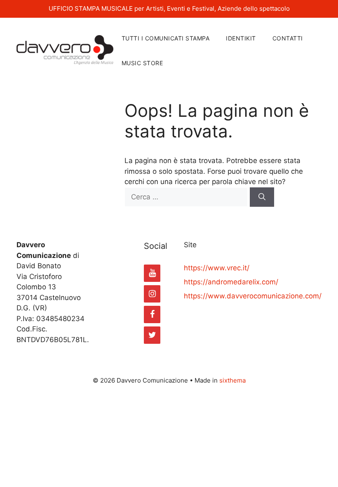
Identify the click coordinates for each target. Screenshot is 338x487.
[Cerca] (262, 197)
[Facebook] (152, 314)
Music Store (142, 62)
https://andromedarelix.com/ (231, 282)
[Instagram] (152, 294)
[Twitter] (152, 335)
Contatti (287, 38)
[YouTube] (152, 273)
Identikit (241, 38)
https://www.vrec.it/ (216, 268)
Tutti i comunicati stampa (166, 38)
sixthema (232, 380)
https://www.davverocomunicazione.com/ (253, 296)
